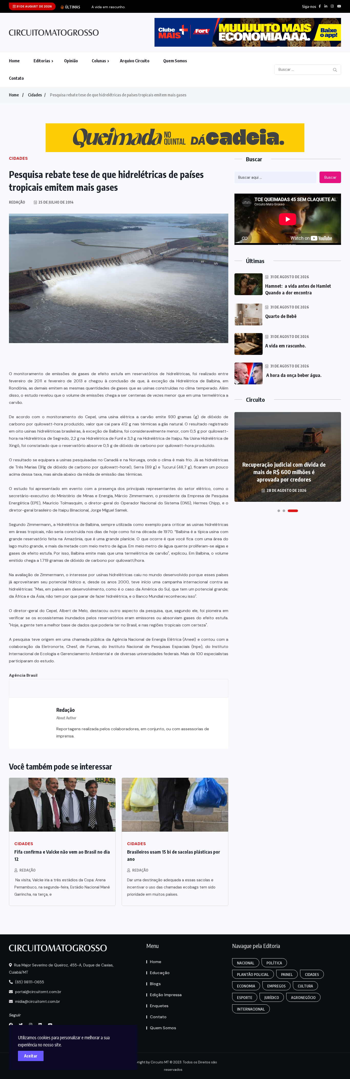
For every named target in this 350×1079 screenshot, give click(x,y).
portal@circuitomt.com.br (37, 991)
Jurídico (271, 997)
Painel (287, 974)
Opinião (71, 60)
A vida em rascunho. (108, 7)
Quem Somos (175, 60)
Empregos (276, 986)
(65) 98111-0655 (29, 982)
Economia (246, 986)
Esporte (244, 997)
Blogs (155, 983)
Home (14, 60)
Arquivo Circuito (134, 60)
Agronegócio (303, 997)
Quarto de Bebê (280, 316)
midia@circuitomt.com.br (37, 1001)
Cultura (305, 986)
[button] (278, 510)
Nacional (245, 963)
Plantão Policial (253, 974)
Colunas (99, 60)
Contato (16, 78)
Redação (27, 870)
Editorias (42, 60)
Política (274, 963)
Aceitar (30, 1055)
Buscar (330, 177)
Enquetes (159, 1005)
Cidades (35, 94)
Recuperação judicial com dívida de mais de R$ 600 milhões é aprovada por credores (284, 472)
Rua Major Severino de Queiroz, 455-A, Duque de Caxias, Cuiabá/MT (61, 969)
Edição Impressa (166, 994)
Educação (160, 972)
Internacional (251, 1009)
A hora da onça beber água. (294, 375)
